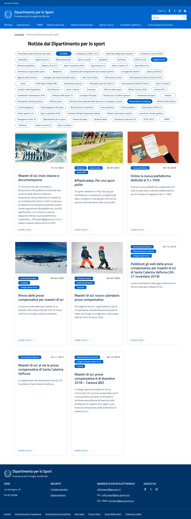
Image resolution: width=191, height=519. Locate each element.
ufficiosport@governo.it (109, 489)
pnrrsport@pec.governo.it (121, 501)
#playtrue (80, 167)
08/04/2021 (113, 167)
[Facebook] (168, 10)
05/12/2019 (169, 246)
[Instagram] (178, 10)
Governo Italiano (11, 3)
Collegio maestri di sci (29, 287)
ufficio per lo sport (84, 278)
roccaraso (24, 282)
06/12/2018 (113, 357)
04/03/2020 (113, 278)
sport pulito (81, 172)
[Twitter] (173, 10)
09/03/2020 (57, 278)
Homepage (19, 34)
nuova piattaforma (140, 167)
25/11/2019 (57, 357)
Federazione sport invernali (143, 251)
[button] (133, 514)
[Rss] (184, 10)
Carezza (80, 366)
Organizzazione (58, 495)
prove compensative (28, 278)
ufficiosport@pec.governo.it (116, 495)
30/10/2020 (169, 167)
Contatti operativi (59, 489)
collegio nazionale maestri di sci (89, 361)
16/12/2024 (57, 167)
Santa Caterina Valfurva (142, 246)
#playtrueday (95, 167)
